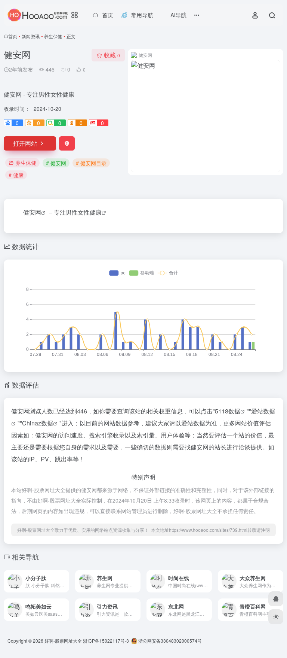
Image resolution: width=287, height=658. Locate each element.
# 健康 (16, 175)
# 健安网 (56, 163)
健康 (96, 212)
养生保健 (53, 36)
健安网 (32, 212)
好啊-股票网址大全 (63, 640)
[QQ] (275, 598)
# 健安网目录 (91, 163)
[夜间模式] (275, 616)
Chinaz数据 (37, 423)
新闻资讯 (31, 36)
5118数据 (227, 411)
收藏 (112, 55)
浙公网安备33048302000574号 (169, 640)
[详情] (63, 576)
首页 (12, 36)
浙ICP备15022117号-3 (106, 640)
